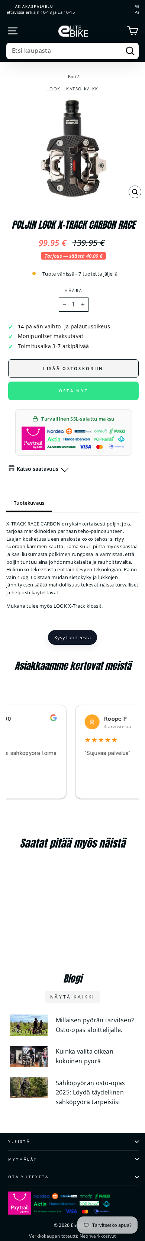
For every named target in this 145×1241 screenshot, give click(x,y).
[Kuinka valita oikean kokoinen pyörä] (29, 1056)
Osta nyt (73, 390)
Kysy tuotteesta (72, 637)
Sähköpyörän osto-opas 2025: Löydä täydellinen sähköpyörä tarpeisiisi (90, 1092)
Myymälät (22, 1159)
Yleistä (19, 1141)
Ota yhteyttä (28, 1176)
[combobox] (72, 51)
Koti (72, 76)
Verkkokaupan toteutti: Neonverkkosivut (72, 1236)
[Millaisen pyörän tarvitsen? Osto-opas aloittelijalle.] (29, 1025)
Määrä (73, 290)
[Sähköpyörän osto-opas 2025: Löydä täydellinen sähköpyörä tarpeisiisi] (29, 1088)
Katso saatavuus (37, 468)
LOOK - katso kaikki (73, 88)
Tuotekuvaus (29, 502)
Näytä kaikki (72, 997)
